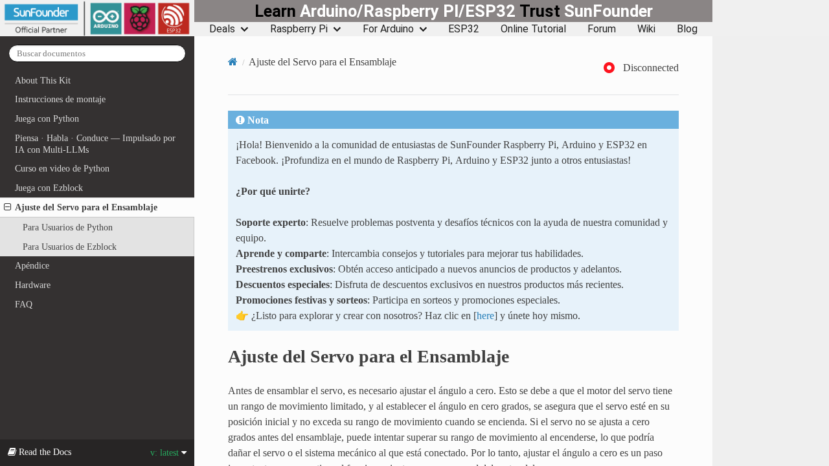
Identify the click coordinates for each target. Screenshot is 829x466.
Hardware (33, 284)
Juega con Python (47, 118)
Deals (222, 29)
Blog (687, 29)
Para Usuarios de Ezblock (70, 246)
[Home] (233, 61)
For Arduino (388, 29)
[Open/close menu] (7, 207)
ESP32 (463, 29)
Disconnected (651, 67)
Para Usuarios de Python (68, 227)
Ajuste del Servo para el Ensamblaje (86, 207)
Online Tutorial (533, 29)
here (485, 315)
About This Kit (43, 80)
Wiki (646, 29)
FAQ (23, 304)
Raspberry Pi (299, 29)
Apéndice (32, 265)
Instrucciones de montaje (60, 99)
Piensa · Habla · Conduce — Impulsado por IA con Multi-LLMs (95, 143)
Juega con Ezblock (49, 187)
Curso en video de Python (62, 168)
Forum (601, 29)
